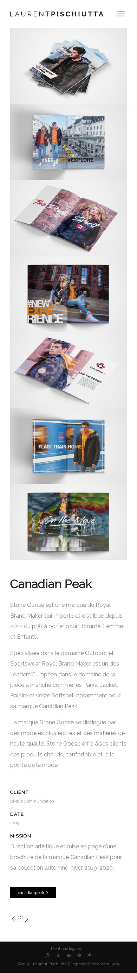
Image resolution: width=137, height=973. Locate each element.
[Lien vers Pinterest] (89, 955)
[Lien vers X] (58, 955)
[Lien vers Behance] (68, 955)
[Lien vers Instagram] (47, 955)
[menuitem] (121, 14)
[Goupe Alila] (13, 917)
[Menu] (121, 14)
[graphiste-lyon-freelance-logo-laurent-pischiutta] (56, 14)
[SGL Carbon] (26, 917)
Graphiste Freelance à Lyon (94, 964)
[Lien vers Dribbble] (79, 955)
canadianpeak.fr (33, 892)
